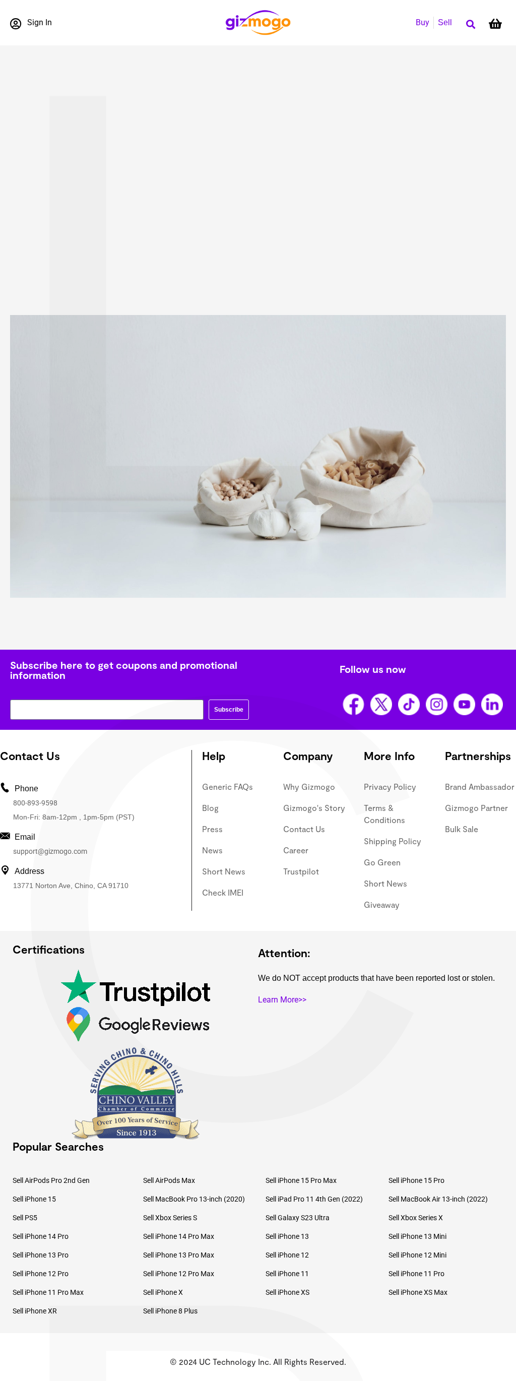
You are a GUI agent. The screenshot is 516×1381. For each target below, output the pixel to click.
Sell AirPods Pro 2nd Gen (51, 1180)
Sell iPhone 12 (287, 1255)
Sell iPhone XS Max (418, 1292)
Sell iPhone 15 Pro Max (301, 1180)
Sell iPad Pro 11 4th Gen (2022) (314, 1199)
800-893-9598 (35, 803)
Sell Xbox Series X (416, 1218)
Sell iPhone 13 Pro (41, 1255)
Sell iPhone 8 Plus (170, 1311)
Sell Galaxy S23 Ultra (298, 1218)
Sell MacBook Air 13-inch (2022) (438, 1199)
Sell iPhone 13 (287, 1236)
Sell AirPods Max (169, 1180)
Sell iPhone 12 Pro (41, 1274)
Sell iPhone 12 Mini (417, 1255)
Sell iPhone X (163, 1292)
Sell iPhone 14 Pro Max (178, 1236)
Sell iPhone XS (287, 1292)
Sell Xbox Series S (170, 1218)
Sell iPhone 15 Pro (416, 1180)
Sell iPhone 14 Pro (41, 1236)
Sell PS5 (25, 1218)
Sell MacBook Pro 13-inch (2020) (194, 1199)
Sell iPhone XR (35, 1311)
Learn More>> (282, 1000)
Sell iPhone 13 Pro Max (178, 1255)
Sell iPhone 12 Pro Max (178, 1274)
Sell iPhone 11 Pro (416, 1274)
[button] (470, 24)
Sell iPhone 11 (287, 1274)
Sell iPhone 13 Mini (417, 1236)
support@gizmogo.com (50, 851)
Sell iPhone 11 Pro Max (48, 1292)
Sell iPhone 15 (34, 1199)
